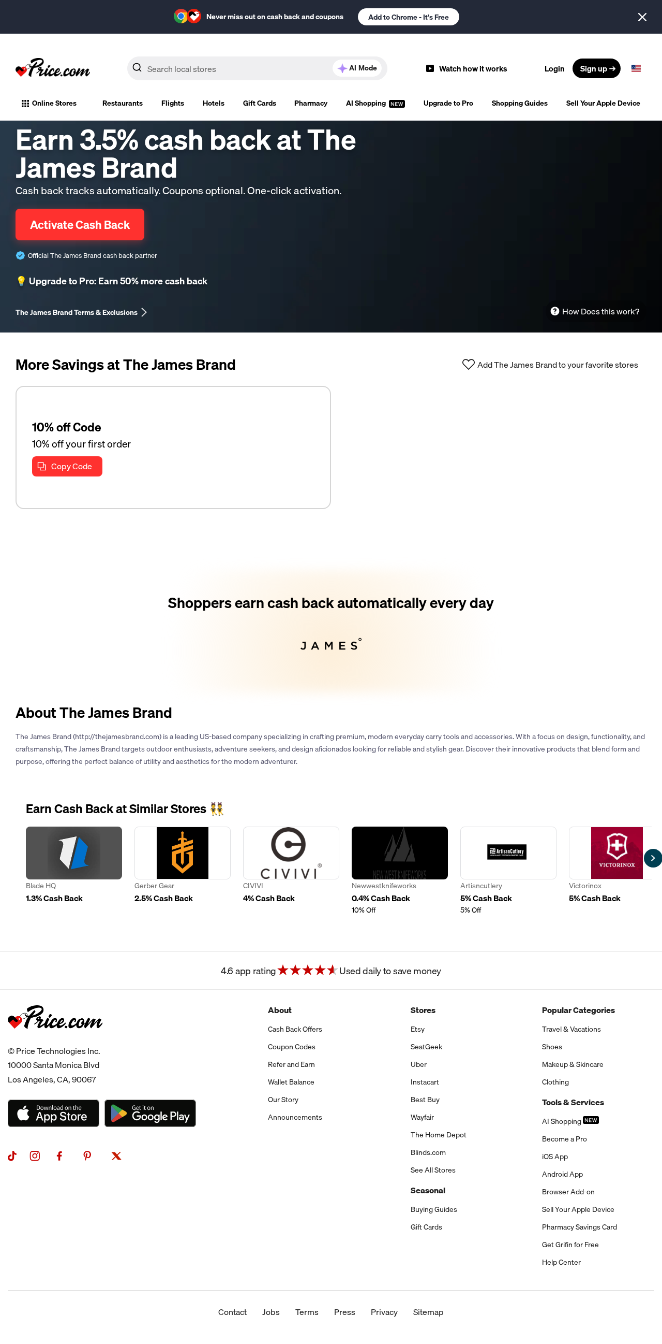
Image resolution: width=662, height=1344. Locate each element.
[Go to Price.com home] (53, 68)
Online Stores (54, 103)
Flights (172, 103)
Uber (419, 1064)
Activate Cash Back (80, 224)
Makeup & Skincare (573, 1064)
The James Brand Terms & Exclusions (77, 312)
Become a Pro (564, 1139)
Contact (232, 1312)
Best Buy (425, 1099)
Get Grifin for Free (570, 1244)
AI (363, 68)
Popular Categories (578, 1010)
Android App (562, 1174)
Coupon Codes (291, 1046)
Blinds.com (428, 1152)
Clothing (555, 1082)
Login (555, 68)
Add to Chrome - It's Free (408, 17)
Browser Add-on (568, 1191)
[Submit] (137, 70)
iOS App (555, 1156)
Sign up (593, 68)
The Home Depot (439, 1134)
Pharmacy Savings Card (579, 1227)
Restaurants (122, 103)
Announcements (295, 1117)
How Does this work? (600, 311)
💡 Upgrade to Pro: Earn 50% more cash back (111, 281)
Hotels (213, 103)
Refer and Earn (291, 1064)
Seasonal (428, 1190)
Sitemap (428, 1312)
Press (344, 1312)
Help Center (561, 1262)
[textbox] (636, 68)
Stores (423, 1010)
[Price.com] (55, 1040)
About (280, 1010)
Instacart (425, 1082)
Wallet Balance (291, 1082)
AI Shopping (366, 103)
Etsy (418, 1029)
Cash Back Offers (295, 1029)
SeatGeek (426, 1046)
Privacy (384, 1312)
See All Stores (433, 1170)
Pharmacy (310, 103)
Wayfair (422, 1117)
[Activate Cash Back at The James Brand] (331, 631)
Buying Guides (434, 1209)
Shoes (552, 1046)
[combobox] (257, 68)
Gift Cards (259, 103)
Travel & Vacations (571, 1029)
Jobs (271, 1312)
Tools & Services (573, 1102)
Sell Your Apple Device (603, 103)
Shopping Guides (520, 103)
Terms (307, 1312)
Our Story (283, 1099)
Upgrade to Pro (448, 103)
